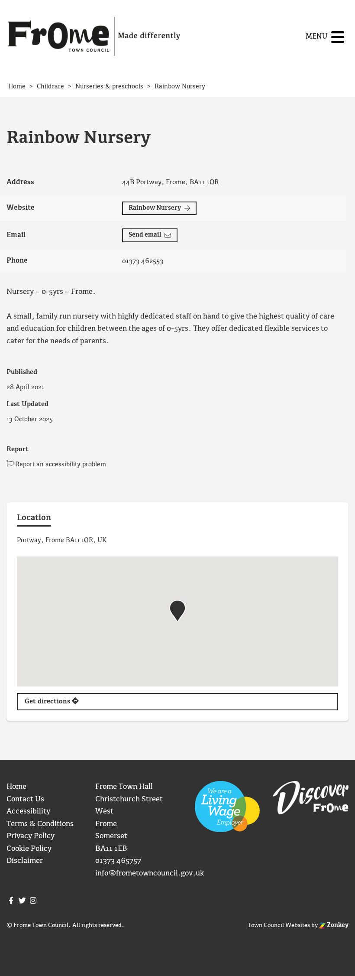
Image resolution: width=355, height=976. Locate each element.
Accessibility (28, 811)
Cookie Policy (29, 849)
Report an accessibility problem (59, 464)
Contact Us (25, 799)
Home (16, 787)
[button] (177, 610)
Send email (145, 234)
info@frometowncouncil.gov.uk (149, 873)
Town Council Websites (279, 925)
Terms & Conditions (40, 824)
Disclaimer (24, 861)
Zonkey (337, 925)
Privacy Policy (30, 836)
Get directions (48, 701)
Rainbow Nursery (155, 208)
